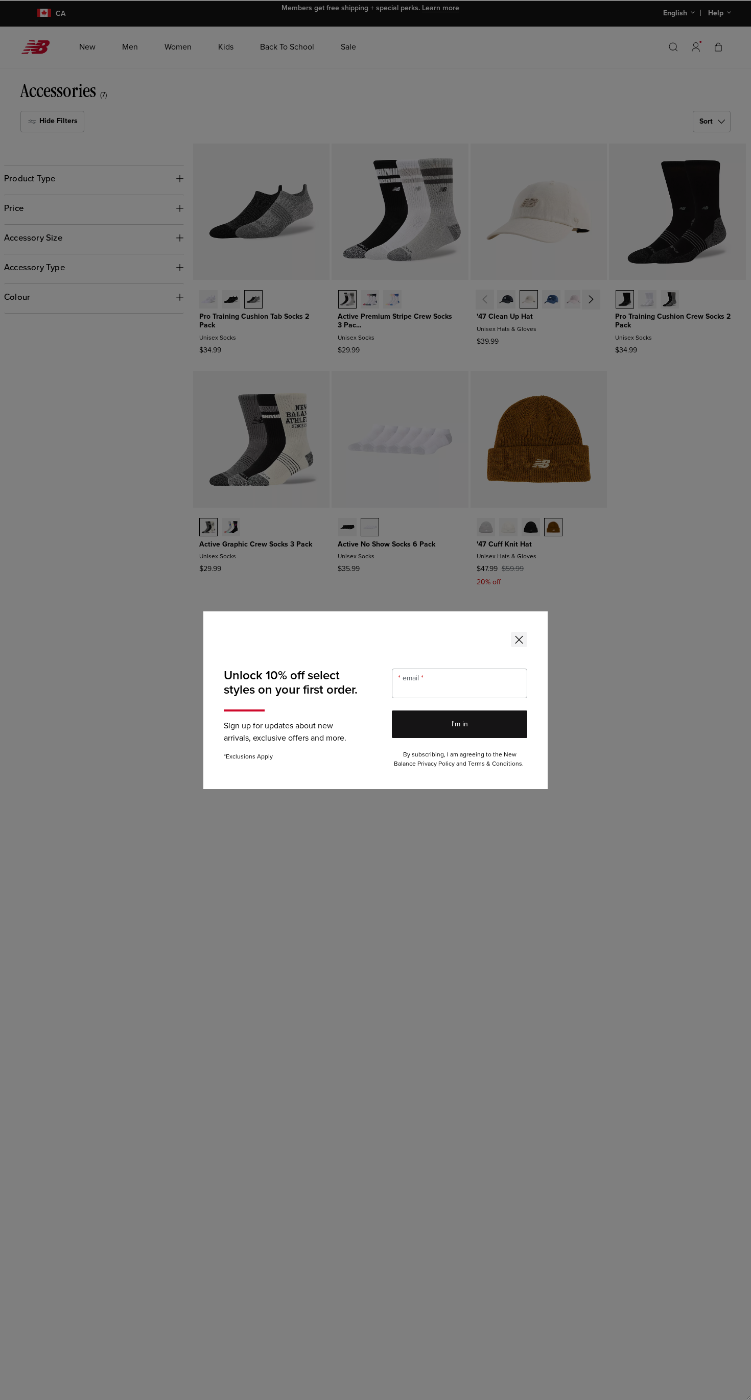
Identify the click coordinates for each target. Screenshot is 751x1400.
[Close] (519, 639)
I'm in (460, 724)
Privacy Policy (436, 764)
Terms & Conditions (495, 764)
